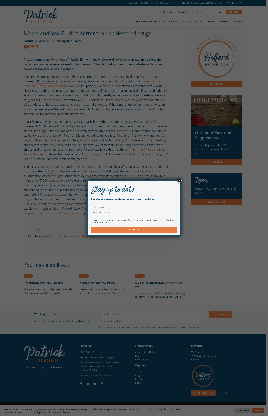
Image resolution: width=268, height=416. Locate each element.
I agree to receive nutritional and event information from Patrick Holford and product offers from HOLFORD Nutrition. (132, 221)
